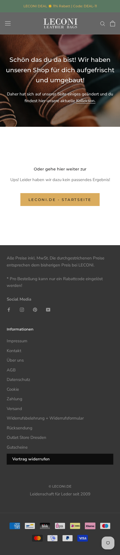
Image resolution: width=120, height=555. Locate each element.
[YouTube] (48, 309)
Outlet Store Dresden (26, 437)
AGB (11, 370)
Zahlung (14, 399)
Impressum (17, 341)
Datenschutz (18, 379)
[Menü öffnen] (8, 23)
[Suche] (102, 23)
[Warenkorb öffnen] (112, 23)
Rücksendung (19, 428)
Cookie (13, 389)
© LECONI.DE (60, 486)
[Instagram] (22, 309)
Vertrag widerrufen (31, 459)
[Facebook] (9, 309)
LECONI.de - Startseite (60, 199)
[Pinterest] (35, 309)
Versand (14, 408)
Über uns (15, 360)
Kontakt (14, 350)
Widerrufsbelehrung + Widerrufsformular (45, 418)
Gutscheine (17, 447)
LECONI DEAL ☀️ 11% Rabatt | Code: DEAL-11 (60, 6)
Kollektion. (85, 101)
